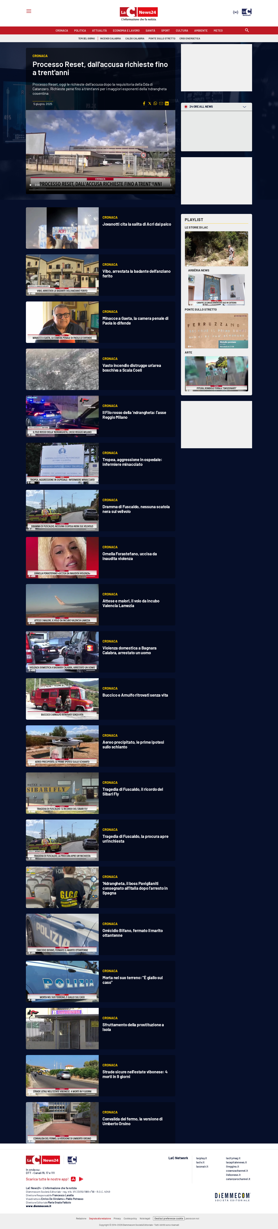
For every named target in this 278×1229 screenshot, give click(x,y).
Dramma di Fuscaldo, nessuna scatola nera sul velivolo (136, 509)
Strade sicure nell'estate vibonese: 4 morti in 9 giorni (135, 1074)
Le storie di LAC (196, 227)
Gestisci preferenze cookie (169, 1218)
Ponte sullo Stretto (201, 309)
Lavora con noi (192, 1218)
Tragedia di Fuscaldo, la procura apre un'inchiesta (136, 838)
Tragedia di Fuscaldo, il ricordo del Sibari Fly (133, 791)
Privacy (117, 1218)
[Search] (247, 30)
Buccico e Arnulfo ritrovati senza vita (135, 694)
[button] (144, 103)
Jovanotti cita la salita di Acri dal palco (137, 223)
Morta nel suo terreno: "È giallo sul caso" (133, 980)
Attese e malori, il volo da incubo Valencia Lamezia (131, 603)
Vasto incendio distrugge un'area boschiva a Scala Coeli (132, 367)
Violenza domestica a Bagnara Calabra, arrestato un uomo (130, 650)
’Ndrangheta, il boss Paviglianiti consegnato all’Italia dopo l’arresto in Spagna (135, 888)
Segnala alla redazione (100, 1218)
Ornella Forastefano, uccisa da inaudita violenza (130, 556)
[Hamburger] (28, 11)
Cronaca (110, 217)
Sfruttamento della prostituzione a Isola (133, 1027)
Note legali (145, 1218)
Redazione (81, 1218)
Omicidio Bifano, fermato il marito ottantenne (133, 933)
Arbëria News (198, 270)
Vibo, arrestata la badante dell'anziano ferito (137, 273)
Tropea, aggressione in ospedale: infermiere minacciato (132, 462)
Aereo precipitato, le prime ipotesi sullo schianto (133, 744)
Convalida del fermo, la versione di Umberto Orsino (133, 1121)
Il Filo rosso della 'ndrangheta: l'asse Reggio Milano (134, 415)
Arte (188, 352)
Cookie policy (130, 1218)
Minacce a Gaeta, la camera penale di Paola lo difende (136, 320)
